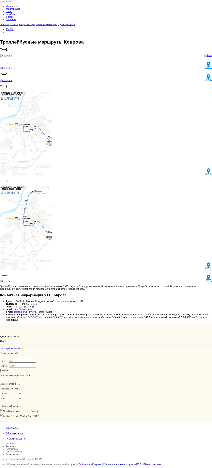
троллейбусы (13, 9)
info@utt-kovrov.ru (24, 309)
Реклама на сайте (15, 438)
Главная (4, 24)
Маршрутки (12, 6)
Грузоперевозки (66, 24)
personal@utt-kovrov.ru (25, 312)
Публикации (50, 24)
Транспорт (15, 24)
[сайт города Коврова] (88, 464)
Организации (28, 24)
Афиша (40, 24)
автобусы (11, 14)
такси (9, 11)
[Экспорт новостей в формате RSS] (121, 464)
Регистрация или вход (11, 348)
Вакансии (11, 19)
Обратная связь (14, 433)
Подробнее (15, 405)
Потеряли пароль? (9, 352)
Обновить (5, 405)
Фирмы (9, 17)
